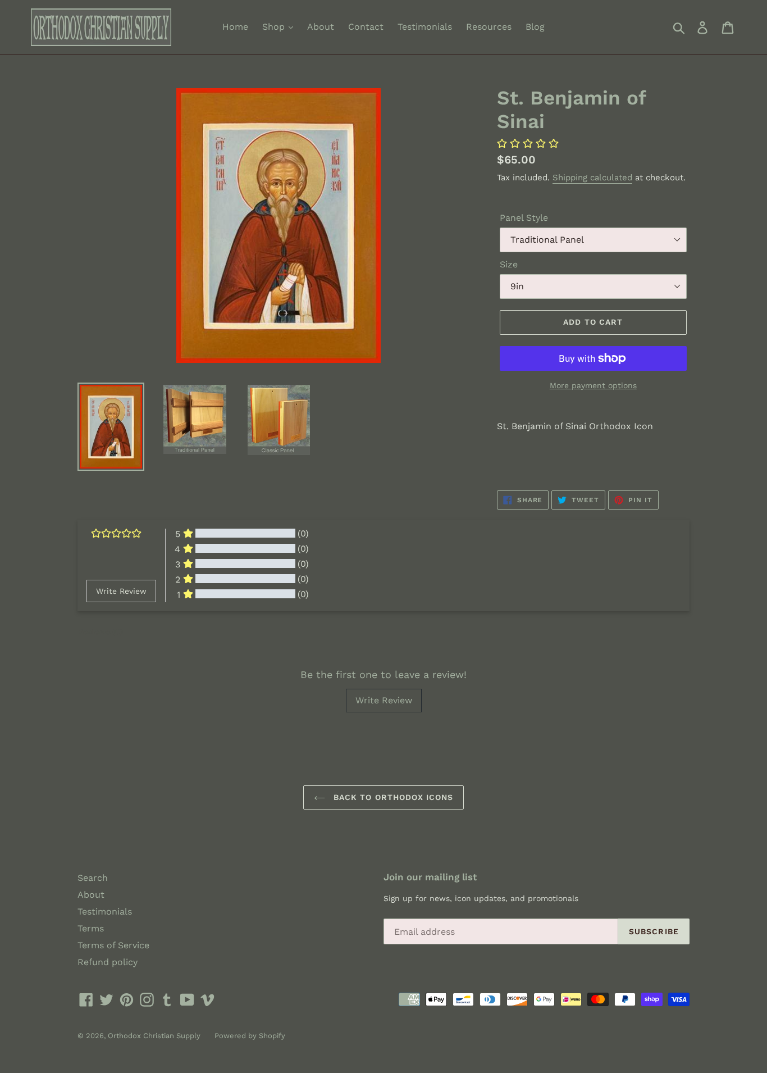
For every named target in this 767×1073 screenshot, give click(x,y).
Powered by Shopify (249, 1035)
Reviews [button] (100, 631)
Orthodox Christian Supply (154, 1035)
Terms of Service (113, 945)
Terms (90, 928)
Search (92, 877)
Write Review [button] (121, 590)
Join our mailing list (430, 877)
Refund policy (107, 962)
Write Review (383, 700)
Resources (489, 26)
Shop (274, 26)
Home (235, 26)
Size (509, 264)
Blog (535, 26)
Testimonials (425, 26)
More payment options (593, 385)
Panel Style (524, 217)
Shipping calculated (592, 177)
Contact (365, 26)
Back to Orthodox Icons (392, 797)
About (320, 26)
